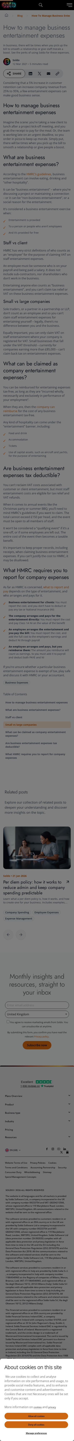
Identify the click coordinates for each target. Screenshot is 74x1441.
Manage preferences (36, 1433)
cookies (38, 1407)
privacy (52, 1407)
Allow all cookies (36, 1416)
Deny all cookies (36, 1424)
